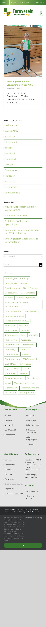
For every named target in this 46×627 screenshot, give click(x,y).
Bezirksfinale (11, 283)
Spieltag (25, 354)
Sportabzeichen (12, 359)
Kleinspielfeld (11, 340)
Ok (23, 545)
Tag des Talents (12, 368)
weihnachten (12, 125)
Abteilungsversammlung (17, 278)
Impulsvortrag (11, 330)
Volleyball (10, 164)
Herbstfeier (10, 325)
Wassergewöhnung (30, 388)
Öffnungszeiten (26, 392)
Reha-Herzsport (32, 425)
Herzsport (10, 176)
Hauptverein (11, 142)
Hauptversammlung (14, 316)
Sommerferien (12, 354)
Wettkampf (10, 392)
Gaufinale (34, 288)
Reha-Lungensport (31, 438)
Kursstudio (10, 181)
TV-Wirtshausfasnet (14, 378)
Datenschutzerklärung (12, 493)
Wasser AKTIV (11, 388)
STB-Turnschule (30, 359)
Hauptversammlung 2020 (17, 321)
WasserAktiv (11, 131)
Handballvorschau (13, 311)
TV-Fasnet (23, 373)
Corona (23, 283)
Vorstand (8, 460)
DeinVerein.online (34, 512)
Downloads (9, 479)
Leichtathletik (12, 192)
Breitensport (11, 170)
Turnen (18, 88)
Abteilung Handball (30, 497)
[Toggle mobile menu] (41, 12)
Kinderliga (33, 335)
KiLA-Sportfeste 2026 (16, 215)
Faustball (10, 136)
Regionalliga (11, 349)
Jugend (25, 330)
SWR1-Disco (25, 364)
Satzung (8, 474)
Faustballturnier (12, 288)
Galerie (8, 469)
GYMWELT (30, 444)
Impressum (9, 489)
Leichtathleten (12, 344)
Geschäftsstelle (28, 293)
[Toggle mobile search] (41, 14)
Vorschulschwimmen (24, 383)
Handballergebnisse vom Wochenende (17, 304)
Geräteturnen (11, 293)
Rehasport (10, 159)
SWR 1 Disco (10, 364)
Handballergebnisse (26, 297)
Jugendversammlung (15, 335)
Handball (10, 153)
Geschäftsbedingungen (12, 484)
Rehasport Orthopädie (31, 431)
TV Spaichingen (32, 491)
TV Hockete (32, 378)
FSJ (24, 288)
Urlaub (8, 383)
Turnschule (10, 373)
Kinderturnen (12, 187)
